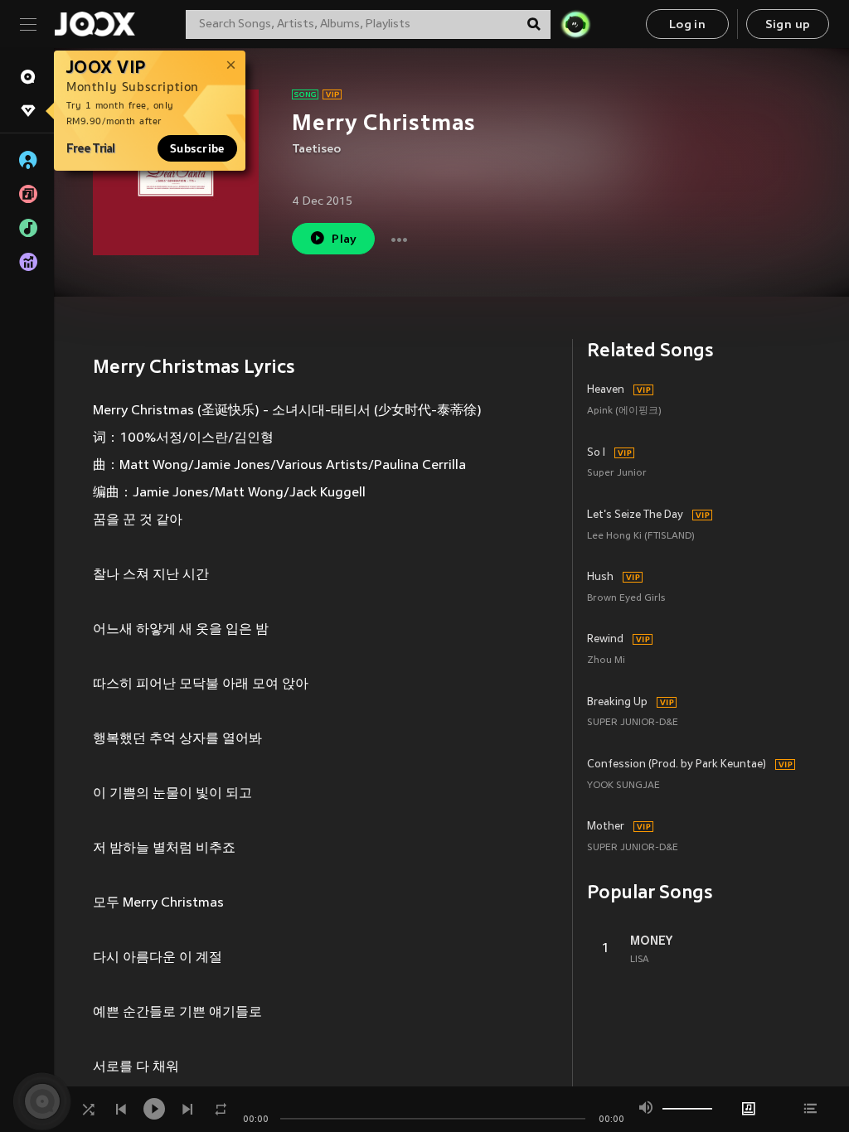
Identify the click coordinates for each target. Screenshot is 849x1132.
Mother (605, 827)
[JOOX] (94, 24)
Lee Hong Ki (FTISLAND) (641, 536)
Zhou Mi (606, 660)
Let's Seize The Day (635, 515)
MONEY (651, 940)
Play (344, 240)
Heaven (605, 390)
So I (596, 453)
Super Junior (617, 473)
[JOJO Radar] (575, 24)
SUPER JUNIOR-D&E (632, 723)
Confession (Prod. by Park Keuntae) (676, 765)
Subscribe (197, 148)
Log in (687, 25)
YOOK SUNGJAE (623, 786)
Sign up (788, 25)
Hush (600, 577)
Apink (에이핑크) (624, 411)
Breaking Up (617, 703)
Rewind (605, 640)
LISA (639, 960)
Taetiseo (316, 149)
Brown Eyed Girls (626, 598)
